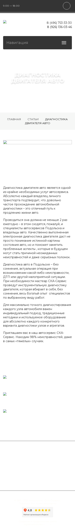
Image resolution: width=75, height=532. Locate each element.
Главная (27, 453)
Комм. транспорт (29, 461)
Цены (34, 478)
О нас (57, 461)
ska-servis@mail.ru (15, 415)
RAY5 (47, 524)
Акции (17, 478)
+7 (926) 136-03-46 (26, 398)
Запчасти (60, 470)
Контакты (55, 478)
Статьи (38, 470)
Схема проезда (14, 381)
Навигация (17, 42)
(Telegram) (10, 403)
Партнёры (16, 470)
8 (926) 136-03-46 (59, 27)
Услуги (48, 453)
